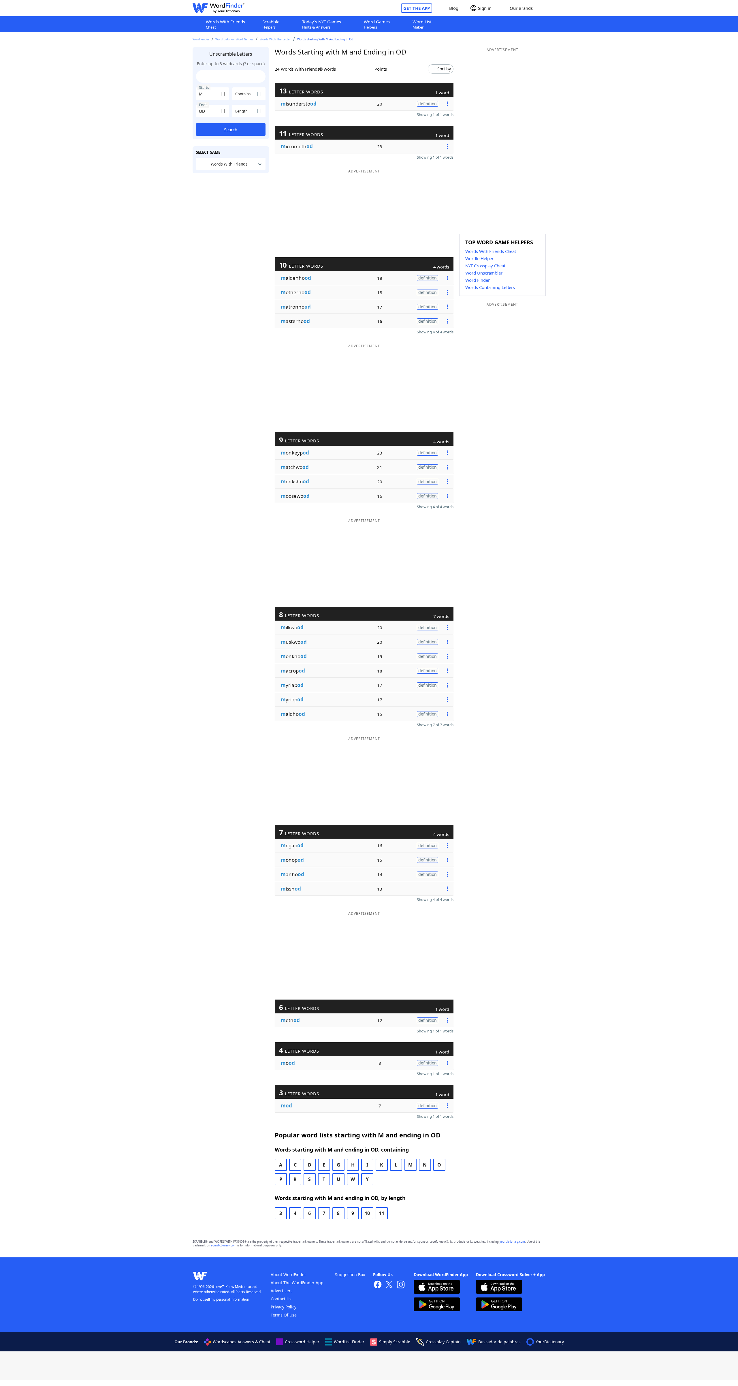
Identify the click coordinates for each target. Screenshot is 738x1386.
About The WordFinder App (297, 1282)
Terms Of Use (284, 1315)
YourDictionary (550, 1341)
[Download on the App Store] (437, 1287)
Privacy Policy (283, 1307)
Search (230, 129)
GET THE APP (416, 8)
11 (381, 1213)
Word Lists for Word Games (234, 39)
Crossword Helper (302, 1341)
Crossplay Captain (443, 1341)
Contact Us (281, 1299)
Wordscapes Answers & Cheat (241, 1341)
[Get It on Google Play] (437, 1305)
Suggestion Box (350, 1274)
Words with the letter (275, 39)
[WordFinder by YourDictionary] (218, 8)
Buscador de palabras (499, 1341)
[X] (389, 1285)
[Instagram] (400, 1285)
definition (427, 103)
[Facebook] (377, 1285)
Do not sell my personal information (221, 1299)
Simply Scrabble (394, 1341)
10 (367, 1213)
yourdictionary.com (512, 1242)
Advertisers (282, 1290)
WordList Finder (349, 1341)
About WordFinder (288, 1274)
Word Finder (201, 39)
